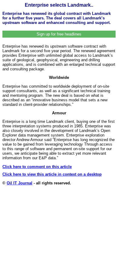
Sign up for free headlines (59, 34)
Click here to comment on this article (37, 166)
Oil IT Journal (19, 183)
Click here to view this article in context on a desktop (52, 174)
